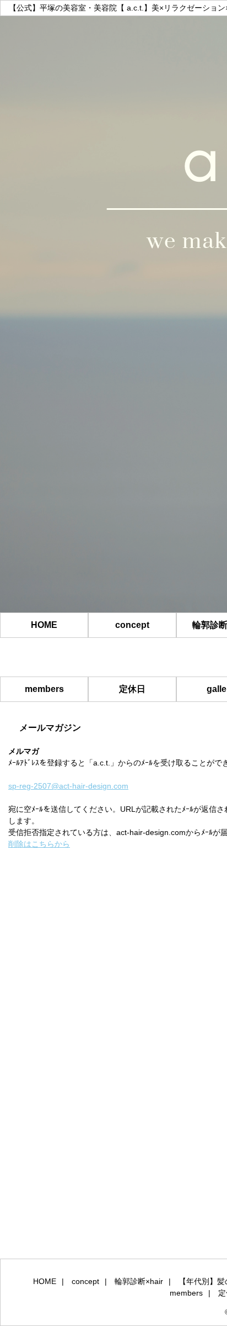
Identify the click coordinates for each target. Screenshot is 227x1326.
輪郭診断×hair (139, 1281)
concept (132, 625)
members (44, 689)
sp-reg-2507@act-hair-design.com (68, 785)
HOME (44, 625)
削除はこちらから (39, 843)
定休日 (132, 689)
